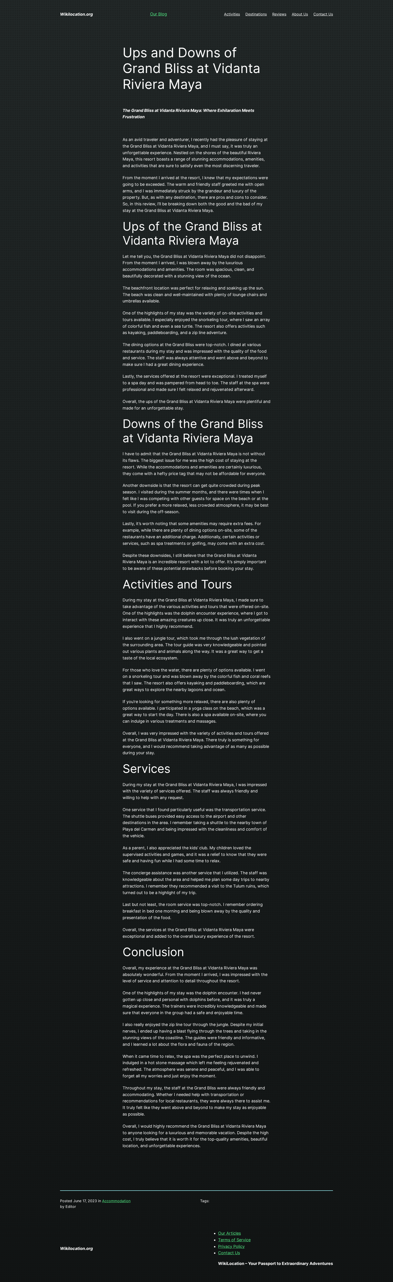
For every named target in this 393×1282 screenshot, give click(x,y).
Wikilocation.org (76, 14)
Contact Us (229, 1252)
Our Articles (229, 1233)
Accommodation (116, 1201)
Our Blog (158, 14)
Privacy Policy (231, 1246)
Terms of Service (234, 1239)
